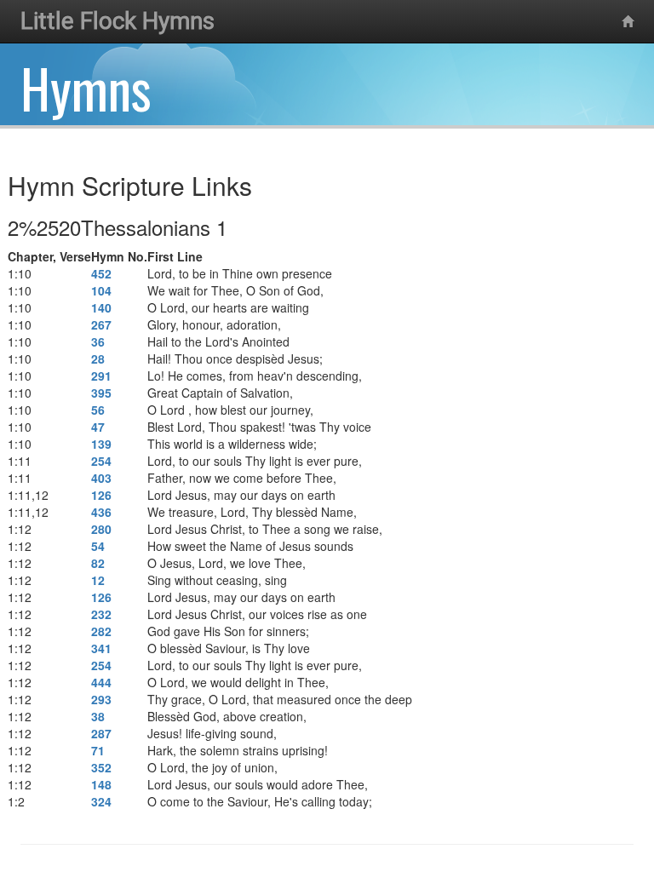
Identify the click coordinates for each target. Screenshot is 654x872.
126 (101, 494)
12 (98, 579)
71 (98, 750)
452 (101, 273)
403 (101, 477)
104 (101, 290)
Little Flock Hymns (117, 21)
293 (101, 699)
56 (98, 409)
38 (98, 716)
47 (98, 426)
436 (101, 511)
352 (101, 767)
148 (101, 784)
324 (101, 801)
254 (101, 460)
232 (101, 613)
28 (98, 358)
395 (101, 392)
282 (101, 631)
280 (101, 528)
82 (98, 562)
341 (101, 648)
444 (101, 682)
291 (101, 375)
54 (98, 545)
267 (101, 324)
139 (101, 443)
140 (101, 307)
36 (98, 341)
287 (101, 733)
